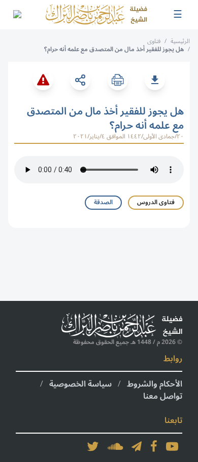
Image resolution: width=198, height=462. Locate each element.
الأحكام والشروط (154, 384)
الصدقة (103, 202)
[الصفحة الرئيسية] (96, 14)
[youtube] (172, 446)
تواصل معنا (162, 396)
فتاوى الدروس (156, 202)
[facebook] (154, 446)
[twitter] (93, 446)
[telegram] (136, 446)
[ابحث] (16, 14)
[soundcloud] (115, 446)
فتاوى (153, 41)
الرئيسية (180, 41)
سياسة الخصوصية (80, 384)
